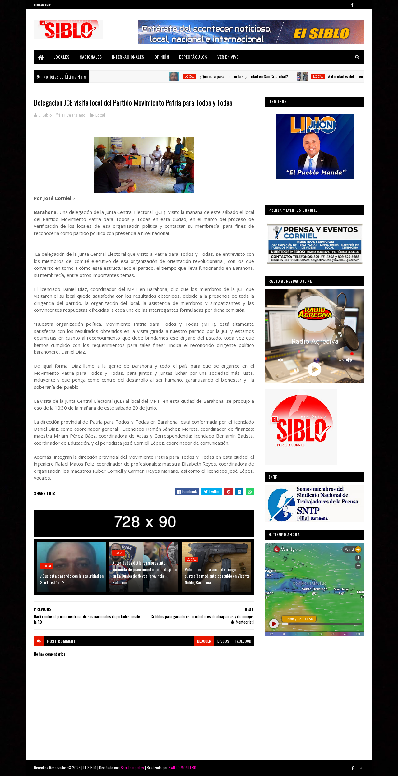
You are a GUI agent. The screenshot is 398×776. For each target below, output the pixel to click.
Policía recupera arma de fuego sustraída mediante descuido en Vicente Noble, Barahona (217, 575)
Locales (61, 56)
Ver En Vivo (228, 56)
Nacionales (91, 56)
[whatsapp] (361, 4)
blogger (204, 641)
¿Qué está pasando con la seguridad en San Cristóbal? (219, 76)
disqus (223, 641)
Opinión (162, 56)
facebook (243, 641)
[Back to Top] (361, 768)
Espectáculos (193, 56)
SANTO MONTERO (182, 767)
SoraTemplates (132, 767)
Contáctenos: (43, 4)
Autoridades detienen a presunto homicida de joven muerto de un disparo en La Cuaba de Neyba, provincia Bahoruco (144, 572)
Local (165, 76)
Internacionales (128, 56)
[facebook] (352, 4)
